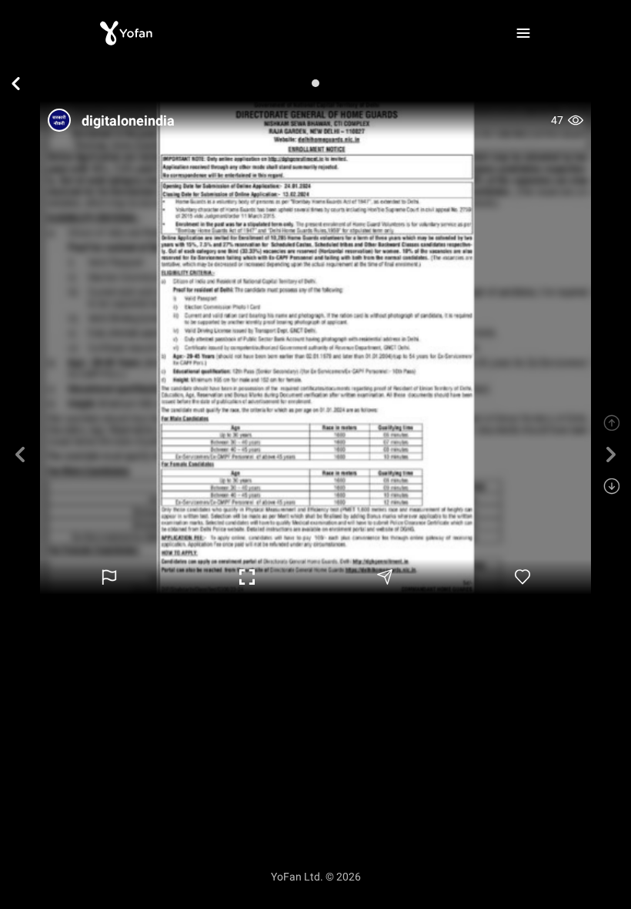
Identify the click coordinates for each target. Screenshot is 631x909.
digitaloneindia (128, 120)
